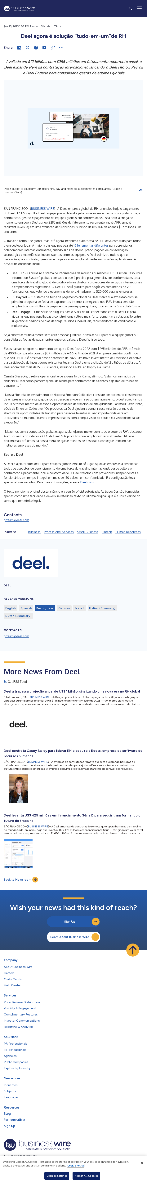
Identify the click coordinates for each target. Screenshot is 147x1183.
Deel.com (87, 482)
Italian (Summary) (102, 608)
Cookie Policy (75, 1165)
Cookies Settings (57, 1175)
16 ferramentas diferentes (91, 245)
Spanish (26, 608)
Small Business (87, 532)
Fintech (107, 532)
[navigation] (139, 8)
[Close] (142, 1163)
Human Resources (128, 532)
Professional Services (59, 532)
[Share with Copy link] (53, 48)
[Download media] (141, 189)
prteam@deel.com (16, 520)
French (80, 608)
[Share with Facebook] (36, 48)
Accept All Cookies (86, 1175)
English (10, 608)
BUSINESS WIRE (42, 209)
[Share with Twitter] (27, 48)
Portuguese (45, 608)
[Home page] (19, 8)
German (64, 608)
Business (34, 532)
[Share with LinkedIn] (19, 48)
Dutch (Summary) (18, 616)
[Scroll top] (132, 950)
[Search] (130, 8)
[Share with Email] (44, 48)
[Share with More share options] (61, 48)
